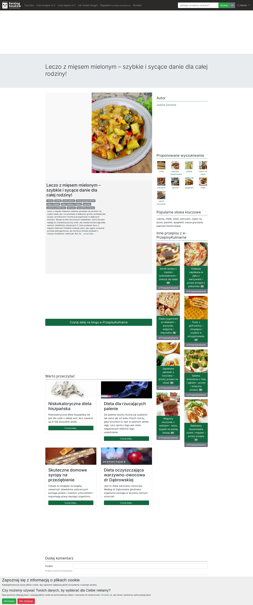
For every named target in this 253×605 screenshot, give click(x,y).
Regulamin (115, 5)
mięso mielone (53, 204)
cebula (50, 201)
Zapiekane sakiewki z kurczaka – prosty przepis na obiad (168, 375)
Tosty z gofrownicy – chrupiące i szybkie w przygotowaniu (196, 331)
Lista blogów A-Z (45, 5)
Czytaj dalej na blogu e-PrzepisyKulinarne (99, 322)
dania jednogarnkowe (86, 201)
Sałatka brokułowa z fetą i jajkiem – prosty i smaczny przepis (196, 382)
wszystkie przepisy (85, 208)
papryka (86, 204)
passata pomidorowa (56, 208)
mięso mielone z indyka (71, 204)
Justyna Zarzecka (166, 104)
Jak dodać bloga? (88, 5)
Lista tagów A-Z (67, 5)
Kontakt (137, 5)
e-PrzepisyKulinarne (168, 288)
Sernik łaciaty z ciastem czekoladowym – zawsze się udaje (168, 275)
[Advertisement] (126, 33)
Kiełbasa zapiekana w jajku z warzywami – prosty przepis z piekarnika (196, 277)
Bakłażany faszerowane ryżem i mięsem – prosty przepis (196, 432)
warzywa (71, 208)
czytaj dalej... (89, 234)
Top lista (29, 5)
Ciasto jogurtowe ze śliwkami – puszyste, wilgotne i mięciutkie (168, 325)
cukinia (58, 201)
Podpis (49, 566)
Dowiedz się (106, 595)
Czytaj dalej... (70, 428)
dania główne (68, 201)
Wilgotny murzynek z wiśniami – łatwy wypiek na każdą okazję (168, 425)
